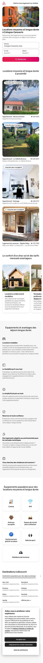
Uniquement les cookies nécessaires (21, 645)
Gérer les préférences (21, 650)
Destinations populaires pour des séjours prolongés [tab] (19, 576)
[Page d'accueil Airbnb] (3, 3)
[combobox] (21, 46)
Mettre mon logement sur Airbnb (25, 3)
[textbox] (11, 53)
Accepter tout (21, 639)
